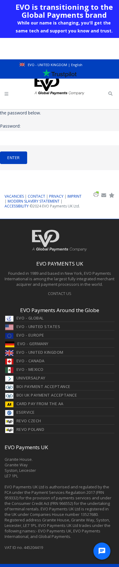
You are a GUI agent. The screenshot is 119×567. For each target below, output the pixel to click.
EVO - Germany (33, 343)
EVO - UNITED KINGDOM (39, 352)
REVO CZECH (28, 420)
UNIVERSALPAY (30, 378)
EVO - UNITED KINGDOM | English (54, 64)
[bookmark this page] (111, 195)
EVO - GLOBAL (30, 318)
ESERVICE (25, 412)
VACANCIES (14, 196)
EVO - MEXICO (30, 369)
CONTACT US (59, 293)
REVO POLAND (30, 429)
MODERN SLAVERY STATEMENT (34, 201)
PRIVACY (56, 196)
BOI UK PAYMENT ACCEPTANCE (46, 395)
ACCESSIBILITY (17, 206)
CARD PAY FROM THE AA (39, 403)
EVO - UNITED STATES (38, 326)
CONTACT (36, 196)
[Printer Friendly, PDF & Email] (96, 195)
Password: (10, 126)
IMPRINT (74, 196)
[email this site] (103, 195)
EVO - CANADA (30, 361)
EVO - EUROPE (30, 335)
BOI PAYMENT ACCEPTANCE (43, 386)
